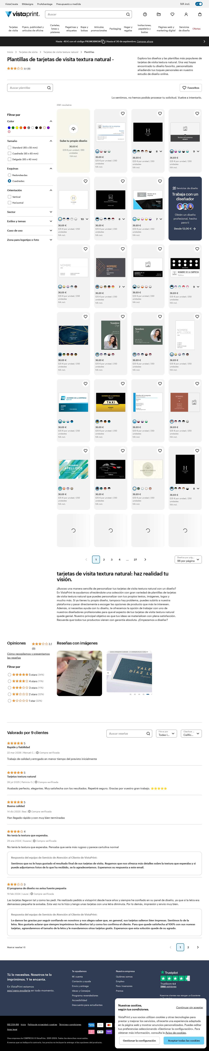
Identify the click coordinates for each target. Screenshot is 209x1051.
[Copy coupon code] (103, 42)
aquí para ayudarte (18, 990)
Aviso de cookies (175, 1032)
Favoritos (193, 87)
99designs (27, 4)
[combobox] (86, 14)
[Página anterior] (86, 559)
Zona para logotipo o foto (23, 239)
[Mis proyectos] (159, 14)
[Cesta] (200, 14)
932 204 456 (13, 1024)
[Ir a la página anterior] (170, 947)
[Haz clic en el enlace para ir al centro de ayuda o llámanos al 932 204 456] (145, 14)
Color (10, 121)
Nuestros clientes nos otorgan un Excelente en (180, 996)
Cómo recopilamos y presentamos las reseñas (28, 655)
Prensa (119, 990)
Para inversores (124, 986)
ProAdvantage (44, 4)
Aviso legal (12, 1029)
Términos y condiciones (70, 1024)
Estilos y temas (16, 221)
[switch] (193, 4)
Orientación (14, 190)
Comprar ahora (145, 41)
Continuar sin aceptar (189, 1007)
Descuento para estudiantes (87, 1005)
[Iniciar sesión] (186, 14)
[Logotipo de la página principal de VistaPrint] (22, 14)
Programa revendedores (85, 995)
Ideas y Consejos (81, 990)
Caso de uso (15, 230)
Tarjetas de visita (28, 52)
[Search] (148, 733)
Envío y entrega (80, 986)
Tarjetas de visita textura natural (60, 52)
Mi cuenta (77, 976)
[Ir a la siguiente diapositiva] (204, 41)
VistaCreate (11, 4)
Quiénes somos (124, 976)
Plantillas (89, 52)
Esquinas (12, 168)
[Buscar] (128, 14)
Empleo (120, 981)
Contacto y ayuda (81, 981)
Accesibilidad (79, 1000)
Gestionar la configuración (139, 1040)
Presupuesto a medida (68, 4)
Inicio (10, 52)
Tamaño (12, 140)
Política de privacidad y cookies (42, 1024)
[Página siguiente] (145, 559)
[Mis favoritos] (172, 14)
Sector (11, 211)
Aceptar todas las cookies (184, 1040)
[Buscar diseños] (49, 87)
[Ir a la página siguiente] (198, 947)
